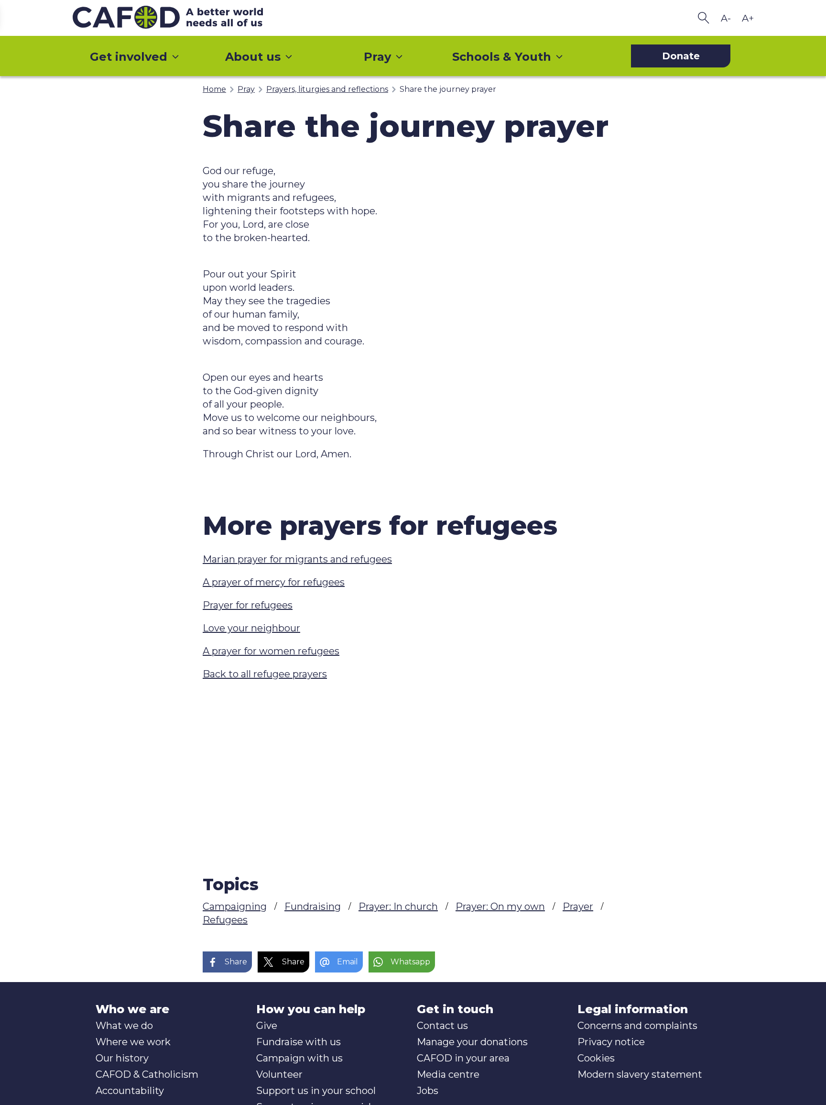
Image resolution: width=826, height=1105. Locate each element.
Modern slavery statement (639, 1074)
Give (266, 1025)
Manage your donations (472, 1042)
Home (214, 89)
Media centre (448, 1074)
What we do (124, 1025)
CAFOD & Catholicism (147, 1074)
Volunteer (279, 1074)
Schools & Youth (501, 57)
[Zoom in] (747, 18)
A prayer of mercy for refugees (274, 582)
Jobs (427, 1090)
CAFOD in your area (463, 1058)
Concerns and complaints (637, 1025)
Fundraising (312, 906)
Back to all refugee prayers (265, 674)
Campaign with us (299, 1058)
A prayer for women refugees (271, 651)
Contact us (442, 1025)
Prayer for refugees (248, 605)
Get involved (128, 57)
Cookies (596, 1058)
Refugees (225, 920)
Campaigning (235, 906)
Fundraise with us (298, 1042)
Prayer (578, 906)
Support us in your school (316, 1090)
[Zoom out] (725, 18)
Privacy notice (611, 1042)
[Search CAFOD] (703, 18)
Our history (122, 1058)
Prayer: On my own (500, 906)
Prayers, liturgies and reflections (327, 89)
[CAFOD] (187, 18)
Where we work (133, 1042)
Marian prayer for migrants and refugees (297, 559)
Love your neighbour (251, 628)
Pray (377, 57)
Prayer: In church (398, 906)
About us (253, 57)
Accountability (130, 1090)
